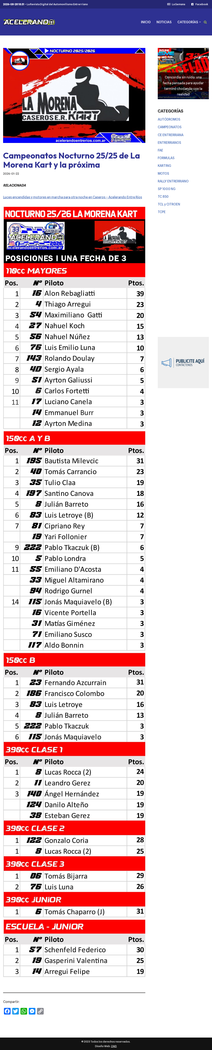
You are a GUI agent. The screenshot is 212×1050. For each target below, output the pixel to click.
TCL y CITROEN (169, 204)
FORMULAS (166, 158)
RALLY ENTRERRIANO (173, 181)
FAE (160, 150)
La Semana (178, 4)
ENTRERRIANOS (169, 143)
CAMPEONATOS (170, 127)
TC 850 (163, 197)
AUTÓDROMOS (169, 119)
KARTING (164, 166)
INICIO (146, 22)
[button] (200, 22)
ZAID (114, 1046)
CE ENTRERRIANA (170, 135)
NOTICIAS (164, 22)
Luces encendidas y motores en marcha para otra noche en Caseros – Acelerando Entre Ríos (72, 197)
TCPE (162, 212)
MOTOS (163, 174)
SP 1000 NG (167, 189)
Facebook (201, 4)
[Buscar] (205, 22)
